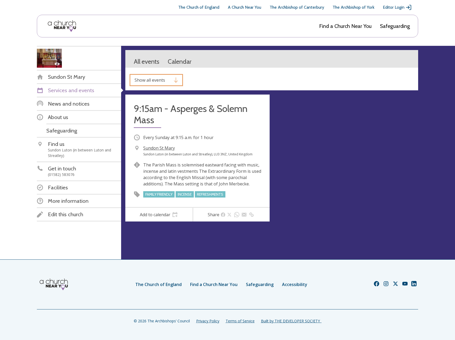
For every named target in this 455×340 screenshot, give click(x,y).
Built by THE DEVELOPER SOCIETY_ (291, 320)
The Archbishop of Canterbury (297, 7)
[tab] (158, 214)
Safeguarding (395, 26)
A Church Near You (244, 7)
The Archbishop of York (353, 7)
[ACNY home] (62, 26)
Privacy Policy (207, 320)
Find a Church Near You (345, 26)
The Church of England (198, 7)
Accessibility (294, 284)
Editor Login (393, 7)
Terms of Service (240, 320)
